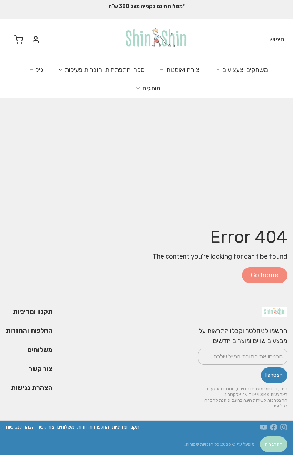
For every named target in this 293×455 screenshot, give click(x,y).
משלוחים (40, 350)
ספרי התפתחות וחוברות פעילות (105, 70)
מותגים (151, 88)
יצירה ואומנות (183, 70)
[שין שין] (156, 39)
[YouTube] (263, 427)
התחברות (274, 444)
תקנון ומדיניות (33, 311)
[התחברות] (33, 39)
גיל (39, 70)
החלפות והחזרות (29, 330)
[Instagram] (283, 427)
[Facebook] (273, 427)
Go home (264, 275)
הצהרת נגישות (32, 388)
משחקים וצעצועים (245, 70)
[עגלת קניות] (16, 39)
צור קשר (41, 369)
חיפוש (276, 39)
